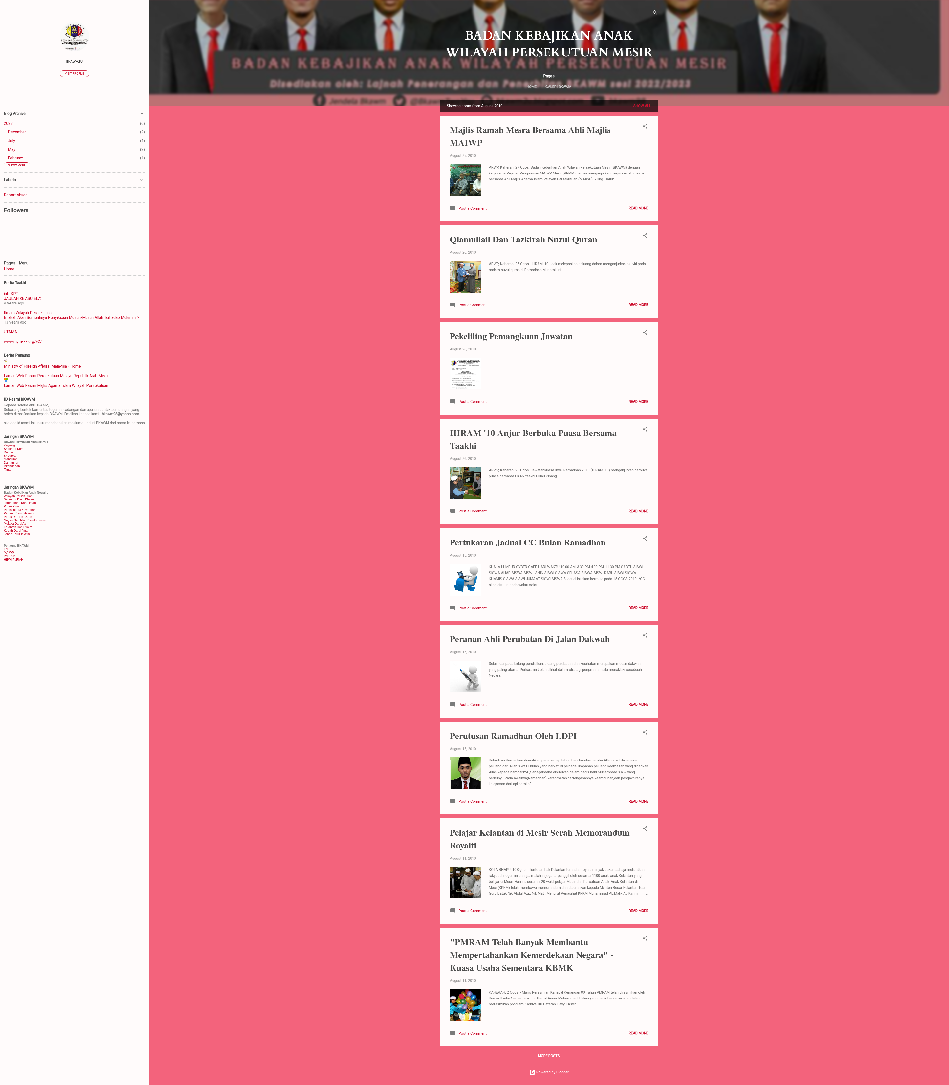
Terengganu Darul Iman (20, 503)
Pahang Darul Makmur (19, 513)
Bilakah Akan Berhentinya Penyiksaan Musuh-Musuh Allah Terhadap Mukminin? (71, 317)
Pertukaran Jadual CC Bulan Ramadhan (528, 542)
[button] (645, 127)
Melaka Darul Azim (16, 523)
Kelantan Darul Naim (18, 527)
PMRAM (9, 556)
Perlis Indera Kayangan (20, 510)
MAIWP (9, 552)
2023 (8, 123)
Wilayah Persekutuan (18, 496)
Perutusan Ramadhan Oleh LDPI (513, 735)
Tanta (7, 469)
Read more (638, 208)
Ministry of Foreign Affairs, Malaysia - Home (42, 366)
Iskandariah (12, 466)
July (11, 140)
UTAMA (10, 331)
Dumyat (9, 452)
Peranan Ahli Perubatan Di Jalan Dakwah (530, 638)
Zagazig (9, 445)
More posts (549, 1056)
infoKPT (11, 293)
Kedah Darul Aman (16, 530)
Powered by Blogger (552, 1072)
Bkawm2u (74, 61)
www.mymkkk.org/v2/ (23, 341)
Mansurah (11, 459)
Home (532, 87)
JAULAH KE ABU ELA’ (22, 298)
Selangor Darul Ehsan (19, 499)
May (11, 149)
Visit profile (74, 73)
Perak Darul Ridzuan (18, 517)
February (15, 158)
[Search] (655, 13)
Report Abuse (16, 195)
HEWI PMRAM (13, 559)
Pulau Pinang (13, 506)
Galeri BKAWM (558, 87)
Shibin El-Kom (13, 449)
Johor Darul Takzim (17, 534)
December (17, 132)
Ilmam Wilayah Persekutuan (28, 312)
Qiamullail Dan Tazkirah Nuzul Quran (523, 239)
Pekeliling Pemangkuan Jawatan (511, 335)
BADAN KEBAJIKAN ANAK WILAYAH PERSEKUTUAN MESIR (548, 44)
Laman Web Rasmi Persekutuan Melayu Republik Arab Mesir (56, 375)
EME (7, 549)
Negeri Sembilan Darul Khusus (25, 520)
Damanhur (11, 462)
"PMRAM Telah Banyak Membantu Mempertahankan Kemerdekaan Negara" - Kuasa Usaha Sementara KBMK (531, 954)
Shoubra (10, 455)
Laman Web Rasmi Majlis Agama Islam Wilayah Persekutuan (56, 385)
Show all (642, 106)
